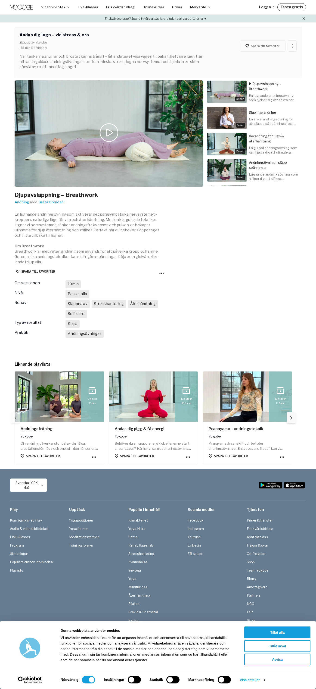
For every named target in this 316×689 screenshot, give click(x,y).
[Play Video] (109, 134)
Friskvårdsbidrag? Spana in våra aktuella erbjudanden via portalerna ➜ (155, 18)
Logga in (267, 7)
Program (17, 545)
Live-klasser (88, 7)
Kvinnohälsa (137, 562)
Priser (177, 7)
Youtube (194, 537)
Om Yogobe (256, 554)
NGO (250, 604)
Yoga (132, 579)
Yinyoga (134, 570)
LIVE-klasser (20, 537)
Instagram (196, 529)
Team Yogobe (258, 570)
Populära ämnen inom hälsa (31, 562)
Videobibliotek (53, 7)
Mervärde (198, 7)
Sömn (133, 537)
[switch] (134, 679)
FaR (250, 612)
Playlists (16, 570)
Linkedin (194, 545)
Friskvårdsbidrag (120, 7)
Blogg (251, 579)
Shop (251, 562)
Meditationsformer (84, 537)
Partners (254, 595)
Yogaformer (78, 529)
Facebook (195, 520)
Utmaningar (19, 554)
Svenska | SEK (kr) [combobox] (26, 485)
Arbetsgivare (257, 587)
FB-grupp (195, 554)
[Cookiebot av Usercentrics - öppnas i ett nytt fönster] (30, 679)
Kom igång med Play (26, 520)
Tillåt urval (277, 646)
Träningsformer (81, 545)
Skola (251, 620)
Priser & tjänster (260, 520)
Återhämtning (139, 595)
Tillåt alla (277, 632)
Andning (22, 202)
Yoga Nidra (137, 529)
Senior (133, 620)
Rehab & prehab (140, 545)
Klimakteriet (138, 520)
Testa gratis (291, 7)
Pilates (133, 604)
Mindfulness (138, 587)
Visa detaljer (250, 680)
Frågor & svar (257, 545)
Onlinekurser (153, 7)
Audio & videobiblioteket (29, 529)
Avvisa (277, 659)
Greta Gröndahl (51, 202)
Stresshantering (141, 554)
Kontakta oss (257, 537)
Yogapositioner (81, 520)
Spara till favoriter (38, 271)
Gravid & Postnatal (143, 612)
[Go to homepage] (21, 7)
